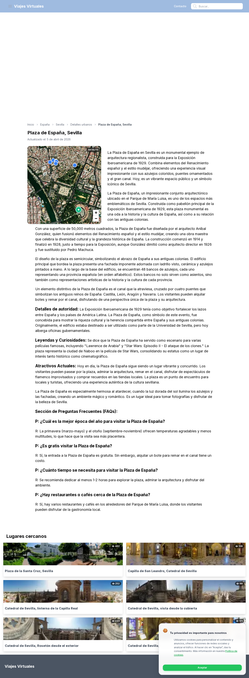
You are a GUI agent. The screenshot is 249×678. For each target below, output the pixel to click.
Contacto (180, 6)
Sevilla (60, 124)
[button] (78, 210)
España (45, 124)
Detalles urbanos (81, 124)
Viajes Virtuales (29, 6)
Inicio (30, 124)
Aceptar (202, 667)
